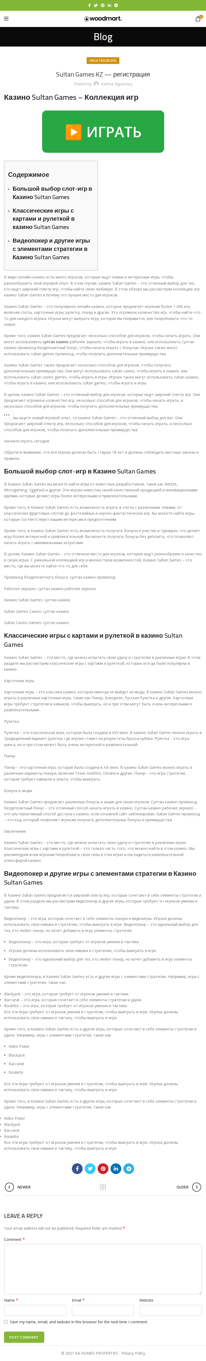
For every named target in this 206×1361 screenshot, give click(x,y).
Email (78, 1300)
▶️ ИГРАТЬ (103, 132)
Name (11, 1300)
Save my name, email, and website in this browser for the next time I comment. (79, 1321)
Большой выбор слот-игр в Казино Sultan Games (52, 192)
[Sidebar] (6, 415)
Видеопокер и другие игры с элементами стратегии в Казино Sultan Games (51, 249)
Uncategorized (103, 60)
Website (146, 1300)
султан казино (56, 341)
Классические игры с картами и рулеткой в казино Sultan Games (44, 219)
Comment (14, 1239)
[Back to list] (103, 1187)
